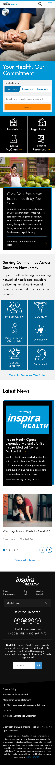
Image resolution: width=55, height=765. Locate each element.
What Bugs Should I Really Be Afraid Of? (26, 531)
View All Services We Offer (27, 375)
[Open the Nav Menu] (48, 3)
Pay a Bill (26, 592)
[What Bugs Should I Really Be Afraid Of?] (27, 510)
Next (49, 550)
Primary (14, 316)
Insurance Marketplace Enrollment (19, 715)
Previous (42, 550)
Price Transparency (9, 592)
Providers (27, 89)
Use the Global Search (41, 4)
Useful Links (13, 603)
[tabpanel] (27, 517)
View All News (25, 560)
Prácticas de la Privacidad (15, 694)
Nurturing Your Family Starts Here (22, 243)
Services (12, 89)
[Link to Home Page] (27, 583)
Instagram (31, 621)
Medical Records (40, 592)
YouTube (24, 621)
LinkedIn (38, 621)
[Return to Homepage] (10, 3)
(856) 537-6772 (33, 757)
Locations (42, 89)
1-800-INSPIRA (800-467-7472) (27, 633)
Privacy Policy (9, 689)
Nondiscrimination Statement (17, 699)
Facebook (17, 621)
